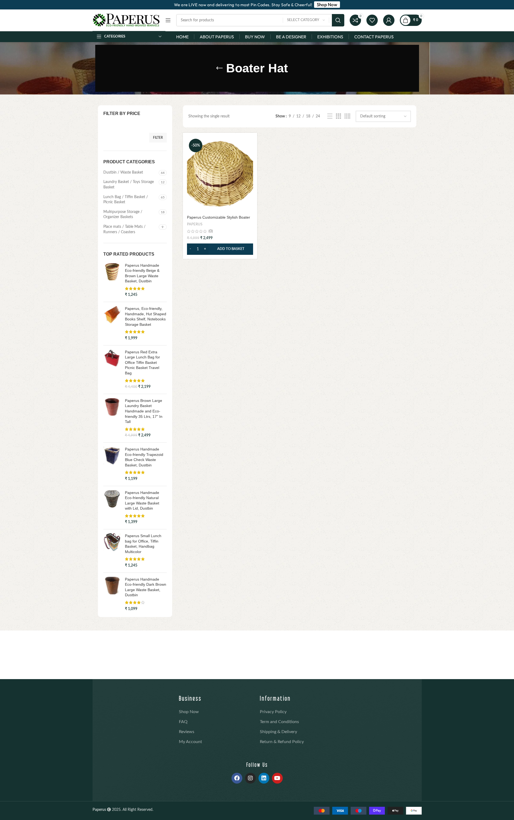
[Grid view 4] (347, 116)
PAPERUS (194, 224)
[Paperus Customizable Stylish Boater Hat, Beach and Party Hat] (220, 174)
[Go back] (219, 68)
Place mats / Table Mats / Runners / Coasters (124, 229)
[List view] (329, 116)
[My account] (388, 20)
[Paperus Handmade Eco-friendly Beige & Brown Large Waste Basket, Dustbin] (112, 280)
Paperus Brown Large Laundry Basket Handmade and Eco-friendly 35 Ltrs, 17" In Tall (143, 411)
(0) (211, 231)
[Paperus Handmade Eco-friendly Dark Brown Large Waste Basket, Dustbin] (112, 594)
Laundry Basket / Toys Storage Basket (128, 184)
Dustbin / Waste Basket (123, 172)
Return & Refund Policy (282, 742)
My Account (190, 742)
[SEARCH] (338, 20)
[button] (220, 249)
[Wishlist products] (372, 20)
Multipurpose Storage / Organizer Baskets (122, 214)
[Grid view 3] (338, 116)
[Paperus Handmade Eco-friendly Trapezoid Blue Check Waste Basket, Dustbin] (112, 464)
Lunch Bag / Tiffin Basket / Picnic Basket (125, 199)
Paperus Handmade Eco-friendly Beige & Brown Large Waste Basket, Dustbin (142, 273)
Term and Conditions (279, 722)
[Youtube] (277, 778)
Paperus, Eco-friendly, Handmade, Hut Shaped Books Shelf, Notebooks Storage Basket (145, 316)
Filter (158, 137)
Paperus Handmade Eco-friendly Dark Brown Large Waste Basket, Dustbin (145, 587)
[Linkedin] (263, 778)
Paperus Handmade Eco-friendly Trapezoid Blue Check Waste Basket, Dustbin (144, 457)
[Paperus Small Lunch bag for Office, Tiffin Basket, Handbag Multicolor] (112, 550)
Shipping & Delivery (278, 732)
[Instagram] (250, 778)
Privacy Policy (273, 712)
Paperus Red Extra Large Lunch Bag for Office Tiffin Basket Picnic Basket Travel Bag (142, 362)
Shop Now (189, 712)
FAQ (183, 722)
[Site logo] (126, 20)
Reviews (186, 732)
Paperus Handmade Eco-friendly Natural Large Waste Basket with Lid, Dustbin (142, 500)
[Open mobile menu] (168, 20)
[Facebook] (237, 778)
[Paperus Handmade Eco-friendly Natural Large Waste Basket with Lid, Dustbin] (112, 507)
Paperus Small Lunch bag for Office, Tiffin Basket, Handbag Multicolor (143, 544)
